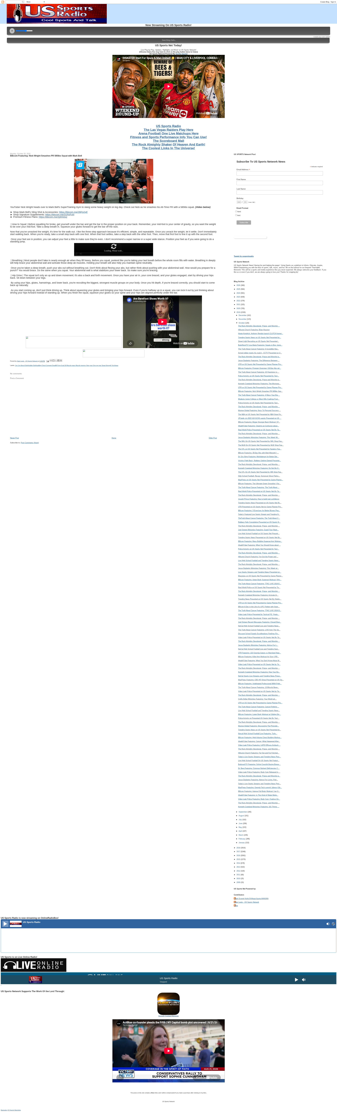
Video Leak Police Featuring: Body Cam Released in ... (259, 772)
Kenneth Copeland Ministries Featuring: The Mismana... (259, 384)
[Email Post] (47, 361)
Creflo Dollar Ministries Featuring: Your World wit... (257, 699)
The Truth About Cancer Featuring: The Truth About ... (258, 487)
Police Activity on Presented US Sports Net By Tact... (258, 718)
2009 (239, 882)
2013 (239, 867)
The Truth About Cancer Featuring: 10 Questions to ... (258, 372)
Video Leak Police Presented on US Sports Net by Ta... (259, 664)
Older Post (213, 438)
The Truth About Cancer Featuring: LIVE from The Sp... (259, 630)
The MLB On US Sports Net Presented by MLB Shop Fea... (261, 445)
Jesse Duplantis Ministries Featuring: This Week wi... (258, 568)
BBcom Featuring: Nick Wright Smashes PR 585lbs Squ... (260, 391)
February (242, 839)
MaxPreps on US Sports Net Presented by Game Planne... (260, 480)
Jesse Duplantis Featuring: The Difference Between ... (258, 361)
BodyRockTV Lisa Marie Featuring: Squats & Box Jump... (260, 345)
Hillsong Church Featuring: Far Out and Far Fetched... (258, 753)
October (242, 323)
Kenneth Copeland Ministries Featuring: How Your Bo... (259, 672)
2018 (239, 848)
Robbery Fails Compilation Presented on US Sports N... (259, 522)
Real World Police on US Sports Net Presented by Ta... (259, 587)
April (241, 831)
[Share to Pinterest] (61, 360)
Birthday (240, 198)
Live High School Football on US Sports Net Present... (259, 534)
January (242, 843)
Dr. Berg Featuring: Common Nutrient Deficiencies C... (258, 768)
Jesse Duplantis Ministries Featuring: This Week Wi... (258, 437)
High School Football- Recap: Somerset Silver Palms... (259, 476)
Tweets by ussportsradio (244, 256)
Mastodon (4, 1110)
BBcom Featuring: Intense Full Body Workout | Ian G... (259, 791)
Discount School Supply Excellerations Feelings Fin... (258, 634)
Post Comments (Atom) (30, 443)
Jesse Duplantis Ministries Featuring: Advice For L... (258, 645)
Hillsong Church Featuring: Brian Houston (254, 330)
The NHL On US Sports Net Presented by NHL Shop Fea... (260, 441)
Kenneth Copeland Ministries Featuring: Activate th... (258, 595)
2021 (239, 304)
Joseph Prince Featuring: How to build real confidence (258, 499)
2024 (239, 293)
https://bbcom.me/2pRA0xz (53, 217)
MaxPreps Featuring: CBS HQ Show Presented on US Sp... (261, 680)
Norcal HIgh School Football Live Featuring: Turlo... (257, 734)
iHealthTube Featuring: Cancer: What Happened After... (259, 741)
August (242, 816)
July (240, 820)
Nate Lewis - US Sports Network (246, 902)
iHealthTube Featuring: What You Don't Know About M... (259, 661)
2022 (239, 301)
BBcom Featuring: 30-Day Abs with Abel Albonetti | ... (258, 453)
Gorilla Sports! (182, 54)
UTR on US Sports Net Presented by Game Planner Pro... (260, 364)
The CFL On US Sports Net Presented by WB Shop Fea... (260, 472)
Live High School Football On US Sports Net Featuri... (258, 761)
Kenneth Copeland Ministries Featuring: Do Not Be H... (259, 468)
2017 (239, 852)
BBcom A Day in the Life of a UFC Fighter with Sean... (259, 607)
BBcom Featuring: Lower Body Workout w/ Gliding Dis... (259, 714)
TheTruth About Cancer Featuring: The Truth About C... (259, 518)
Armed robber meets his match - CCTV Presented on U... (260, 353)
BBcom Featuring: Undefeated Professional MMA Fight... (260, 684)
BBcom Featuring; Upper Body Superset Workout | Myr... (259, 580)
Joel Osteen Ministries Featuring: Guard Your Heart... (258, 530)
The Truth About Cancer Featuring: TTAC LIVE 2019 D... (259, 610)
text (238, 215)
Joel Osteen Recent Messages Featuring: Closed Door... (259, 622)
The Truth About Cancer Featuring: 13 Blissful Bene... (258, 687)
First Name (241, 179)
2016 (239, 855)
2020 (239, 308)
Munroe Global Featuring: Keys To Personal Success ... (259, 410)
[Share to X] (56, 360)
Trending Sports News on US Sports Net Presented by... (259, 337)
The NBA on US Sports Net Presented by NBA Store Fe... (260, 414)
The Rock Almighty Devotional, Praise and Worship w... (259, 357)
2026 (239, 285)
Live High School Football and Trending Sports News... (259, 561)
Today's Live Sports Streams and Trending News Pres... (259, 757)
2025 (239, 289)
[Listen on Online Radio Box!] (333, 924)
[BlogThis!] (53, 360)
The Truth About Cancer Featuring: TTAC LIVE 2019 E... (259, 584)
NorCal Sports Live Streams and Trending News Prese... (259, 676)
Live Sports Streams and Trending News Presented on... (259, 572)
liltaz (236, 906)
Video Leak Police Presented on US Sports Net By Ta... (259, 637)
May (240, 827)
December (243, 315)
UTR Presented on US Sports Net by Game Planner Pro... (260, 507)
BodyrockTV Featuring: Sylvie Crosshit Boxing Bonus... (259, 764)
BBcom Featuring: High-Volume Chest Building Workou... (260, 738)
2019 (239, 312)
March (241, 835)
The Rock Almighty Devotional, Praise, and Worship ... (259, 326)
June (241, 823)
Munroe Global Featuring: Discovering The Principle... (258, 726)
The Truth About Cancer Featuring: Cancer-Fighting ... (258, 707)
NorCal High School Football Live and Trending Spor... (258, 649)
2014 (239, 863)
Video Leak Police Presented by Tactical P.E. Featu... (258, 614)
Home (114, 438)
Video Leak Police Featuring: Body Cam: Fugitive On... (259, 799)
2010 (239, 879)
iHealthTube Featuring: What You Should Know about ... (259, 545)
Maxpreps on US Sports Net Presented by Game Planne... (260, 576)
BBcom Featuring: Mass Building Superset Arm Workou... (260, 541)
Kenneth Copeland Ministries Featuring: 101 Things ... (258, 807)
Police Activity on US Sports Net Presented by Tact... (258, 376)
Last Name (241, 189)
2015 (239, 859)
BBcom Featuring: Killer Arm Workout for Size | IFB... (258, 657)
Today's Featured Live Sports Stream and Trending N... (259, 514)
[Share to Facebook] (58, 360)
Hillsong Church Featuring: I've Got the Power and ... (258, 557)
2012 (239, 871)
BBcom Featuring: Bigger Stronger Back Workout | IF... (259, 422)
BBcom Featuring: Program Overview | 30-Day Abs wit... (259, 368)
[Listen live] (5, 924)
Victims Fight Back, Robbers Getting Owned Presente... (259, 461)
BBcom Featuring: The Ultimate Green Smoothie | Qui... (259, 484)
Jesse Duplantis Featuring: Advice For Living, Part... (258, 780)
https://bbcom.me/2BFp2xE (73, 212)
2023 (239, 297)
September (243, 812)
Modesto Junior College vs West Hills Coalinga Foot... (258, 399)
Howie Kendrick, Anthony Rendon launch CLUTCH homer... (260, 334)
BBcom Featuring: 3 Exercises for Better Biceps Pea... (259, 511)
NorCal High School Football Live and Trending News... (259, 626)
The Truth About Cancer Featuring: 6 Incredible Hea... (258, 349)
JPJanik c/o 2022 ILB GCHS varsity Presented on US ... (259, 418)
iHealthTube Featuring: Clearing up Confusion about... (258, 426)
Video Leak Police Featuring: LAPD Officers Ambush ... (259, 745)
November (243, 319)
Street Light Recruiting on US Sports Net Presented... (258, 341)
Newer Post (14, 438)
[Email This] (51, 360)
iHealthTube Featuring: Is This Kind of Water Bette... (258, 795)
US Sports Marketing (14, 1110)
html (239, 212)
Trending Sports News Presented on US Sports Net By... (259, 503)
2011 (239, 875)
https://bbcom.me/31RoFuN (59, 214)
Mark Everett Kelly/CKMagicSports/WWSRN (251, 899)
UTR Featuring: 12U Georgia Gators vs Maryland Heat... (259, 653)
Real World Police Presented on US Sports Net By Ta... (259, 430)
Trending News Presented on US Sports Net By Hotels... (259, 599)
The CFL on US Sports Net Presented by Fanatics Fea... (259, 449)
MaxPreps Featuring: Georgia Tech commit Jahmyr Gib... (260, 787)
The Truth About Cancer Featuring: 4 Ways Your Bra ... (259, 395)
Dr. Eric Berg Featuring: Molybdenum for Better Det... (258, 457)
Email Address (243, 169)
